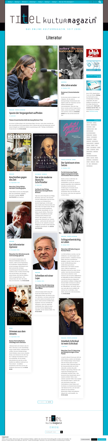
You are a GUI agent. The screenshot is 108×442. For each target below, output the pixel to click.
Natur (88, 157)
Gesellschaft (90, 143)
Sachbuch (44, 174)
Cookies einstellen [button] (85, 439)
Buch (94, 126)
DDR (96, 128)
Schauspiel (95, 159)
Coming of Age (90, 128)
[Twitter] (92, 2)
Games (94, 139)
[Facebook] (90, 2)
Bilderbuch (93, 124)
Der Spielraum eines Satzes (70, 164)
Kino (96, 145)
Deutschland (90, 131)
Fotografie (94, 137)
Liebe (88, 149)
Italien (88, 145)
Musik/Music (89, 151)
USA (90, 163)
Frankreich (89, 139)
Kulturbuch (38, 174)
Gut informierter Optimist (16, 245)
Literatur (92, 149)
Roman (74, 159)
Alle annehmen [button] (102, 439)
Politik (92, 157)
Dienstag (17, 2)
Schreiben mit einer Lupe (44, 277)
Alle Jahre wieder (69, 85)
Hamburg (97, 143)
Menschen (11, 110)
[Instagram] (95, 2)
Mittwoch (24, 2)
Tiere (97, 161)
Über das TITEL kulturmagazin (66, 2)
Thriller (93, 161)
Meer (97, 149)
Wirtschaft (94, 163)
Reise (96, 157)
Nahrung (89, 153)
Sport (88, 161)
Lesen (98, 147)
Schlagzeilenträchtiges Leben (71, 240)
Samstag (47, 2)
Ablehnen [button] (94, 439)
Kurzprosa (63, 82)
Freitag (40, 2)
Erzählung (89, 135)
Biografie (89, 126)
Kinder (92, 145)
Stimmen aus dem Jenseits (17, 332)
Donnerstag (32, 2)
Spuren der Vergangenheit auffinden (25, 113)
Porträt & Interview (20, 110)
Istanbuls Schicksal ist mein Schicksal (70, 342)
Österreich (89, 166)
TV (87, 163)
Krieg (88, 147)
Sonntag (54, 2)
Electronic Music (91, 133)
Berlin (88, 124)
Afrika (94, 122)
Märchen (96, 151)
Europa (95, 135)
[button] (61, 432)
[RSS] (97, 2)
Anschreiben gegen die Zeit (18, 178)
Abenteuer (89, 122)
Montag (10, 2)
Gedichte (89, 141)
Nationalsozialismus (92, 155)
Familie (88, 137)
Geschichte (95, 141)
